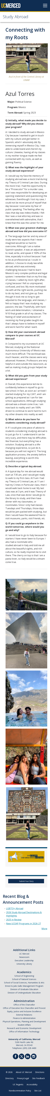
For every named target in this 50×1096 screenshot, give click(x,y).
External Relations (24, 1014)
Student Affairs (24, 1025)
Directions (39, 1072)
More (44, 928)
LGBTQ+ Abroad (14, 908)
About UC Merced (24, 1072)
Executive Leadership (24, 960)
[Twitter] (21, 1056)
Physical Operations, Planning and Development (24, 1021)
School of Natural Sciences (24, 979)
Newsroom (24, 957)
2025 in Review (13, 919)
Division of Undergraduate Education (24, 992)
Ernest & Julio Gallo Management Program (24, 986)
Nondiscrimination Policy (20, 1090)
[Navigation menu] (45, 5)
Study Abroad (15, 17)
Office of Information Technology (24, 1031)
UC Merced (24, 953)
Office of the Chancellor (24, 1004)
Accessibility (32, 1084)
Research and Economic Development (24, 1028)
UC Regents (18, 1084)
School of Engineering (24, 976)
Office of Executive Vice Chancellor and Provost (24, 1008)
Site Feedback (38, 1078)
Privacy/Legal (23, 1078)
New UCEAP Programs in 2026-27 (23, 923)
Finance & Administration (24, 1018)
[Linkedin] (27, 1056)
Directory (9, 1078)
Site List (37, 1090)
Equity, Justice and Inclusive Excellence (24, 1011)
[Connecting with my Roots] (26, 594)
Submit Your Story (26, 881)
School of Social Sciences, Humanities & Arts (24, 982)
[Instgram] (34, 1056)
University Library (24, 963)
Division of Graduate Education (24, 989)
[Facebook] (15, 1056)
